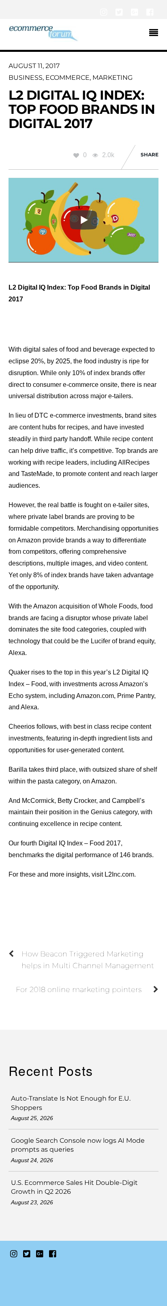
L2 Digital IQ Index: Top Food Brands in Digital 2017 (82, 109)
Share (149, 155)
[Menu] (155, 33)
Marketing (112, 77)
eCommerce (67, 77)
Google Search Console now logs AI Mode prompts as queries (78, 1145)
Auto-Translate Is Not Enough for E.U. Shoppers (71, 1103)
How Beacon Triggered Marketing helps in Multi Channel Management (87, 960)
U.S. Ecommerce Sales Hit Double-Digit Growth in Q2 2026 (74, 1187)
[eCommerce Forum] (44, 38)
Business (26, 77)
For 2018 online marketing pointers (78, 989)
